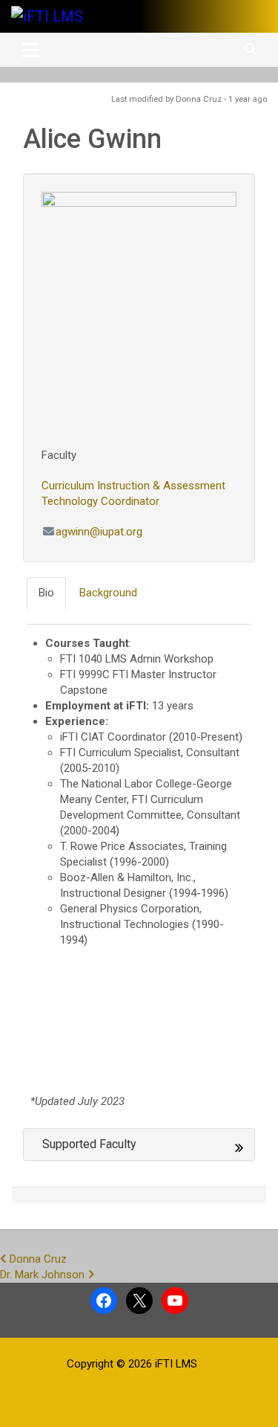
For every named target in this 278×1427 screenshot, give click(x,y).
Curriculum (68, 485)
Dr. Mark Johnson (43, 1274)
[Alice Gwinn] (139, 313)
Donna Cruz (37, 1259)
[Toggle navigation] (30, 50)
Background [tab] (108, 592)
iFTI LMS (176, 1363)
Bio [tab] (46, 592)
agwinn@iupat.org (99, 531)
